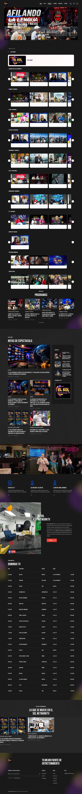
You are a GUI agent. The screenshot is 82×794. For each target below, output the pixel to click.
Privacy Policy (54, 400)
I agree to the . (51, 400)
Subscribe (57, 404)
